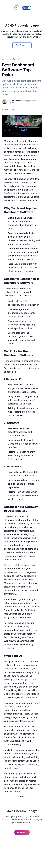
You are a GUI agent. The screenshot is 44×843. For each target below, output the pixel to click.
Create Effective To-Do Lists (18, 610)
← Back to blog (8, 109)
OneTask (8, 193)
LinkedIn (12, 103)
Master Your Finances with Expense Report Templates (22, 784)
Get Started (22, 45)
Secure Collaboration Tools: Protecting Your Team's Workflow (19, 637)
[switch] (27, 8)
